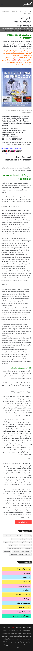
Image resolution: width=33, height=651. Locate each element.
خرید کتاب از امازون (26, 542)
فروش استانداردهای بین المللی (16, 548)
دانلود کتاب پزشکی (13, 545)
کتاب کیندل (28, 554)
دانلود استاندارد (15, 542)
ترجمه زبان (18, 627)
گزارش (21, 554)
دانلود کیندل (28, 548)
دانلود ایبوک (7, 542)
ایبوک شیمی (28, 535)
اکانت (26, 581)
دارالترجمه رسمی (26, 627)
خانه (28, 11)
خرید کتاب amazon (17, 539)
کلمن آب (12, 627)
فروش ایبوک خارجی (26, 551)
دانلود (25, 11)
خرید (24, 607)
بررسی (22, 569)
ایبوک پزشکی (19, 535)
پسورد (26, 599)
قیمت (26, 573)
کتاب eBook (16, 551)
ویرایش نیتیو (6, 627)
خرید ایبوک (20, 11)
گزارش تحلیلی (13, 554)
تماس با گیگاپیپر (16, 60)
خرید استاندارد (27, 539)
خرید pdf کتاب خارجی (9, 535)
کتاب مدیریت (7, 551)
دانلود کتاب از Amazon (25, 545)
